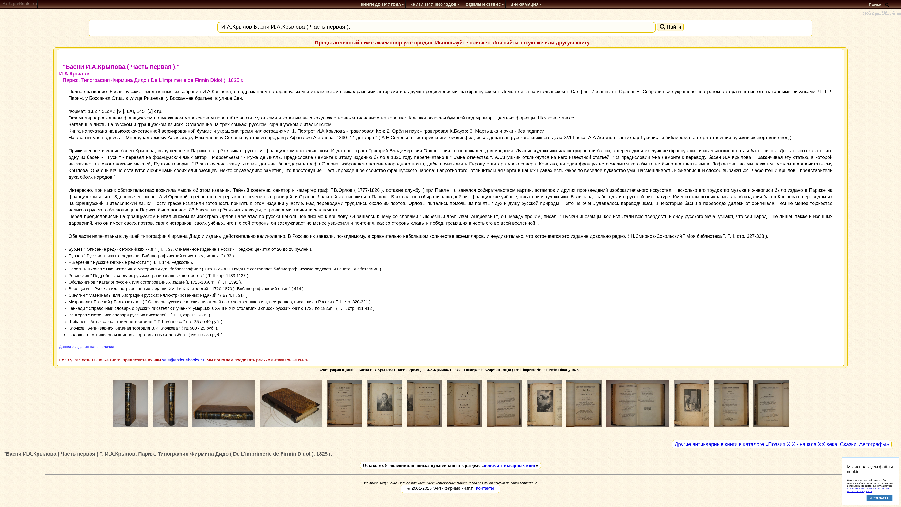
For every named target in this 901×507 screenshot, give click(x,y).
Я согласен (879, 498)
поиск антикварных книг (510, 465)
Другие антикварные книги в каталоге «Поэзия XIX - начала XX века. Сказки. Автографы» (782, 444)
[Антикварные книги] (19, 5)
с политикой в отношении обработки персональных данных (868, 490)
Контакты (485, 488)
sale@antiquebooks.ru (183, 360)
